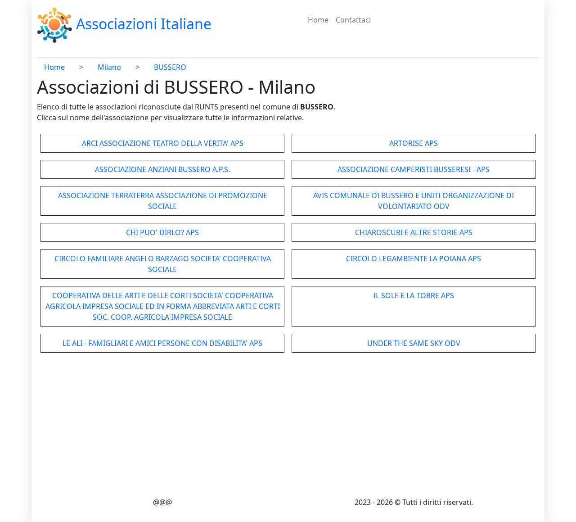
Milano (109, 67)
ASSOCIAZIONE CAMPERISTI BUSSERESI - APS (414, 169)
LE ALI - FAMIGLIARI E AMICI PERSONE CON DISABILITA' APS (162, 343)
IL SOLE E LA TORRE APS (414, 295)
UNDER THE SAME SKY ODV (413, 343)
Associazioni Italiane (142, 23)
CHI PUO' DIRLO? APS (162, 232)
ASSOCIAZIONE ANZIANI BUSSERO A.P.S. (162, 169)
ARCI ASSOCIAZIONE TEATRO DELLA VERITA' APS (162, 143)
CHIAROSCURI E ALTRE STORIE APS (413, 232)
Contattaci (353, 20)
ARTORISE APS (413, 143)
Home (318, 20)
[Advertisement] (288, 426)
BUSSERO (170, 67)
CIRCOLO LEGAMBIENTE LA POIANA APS (413, 258)
